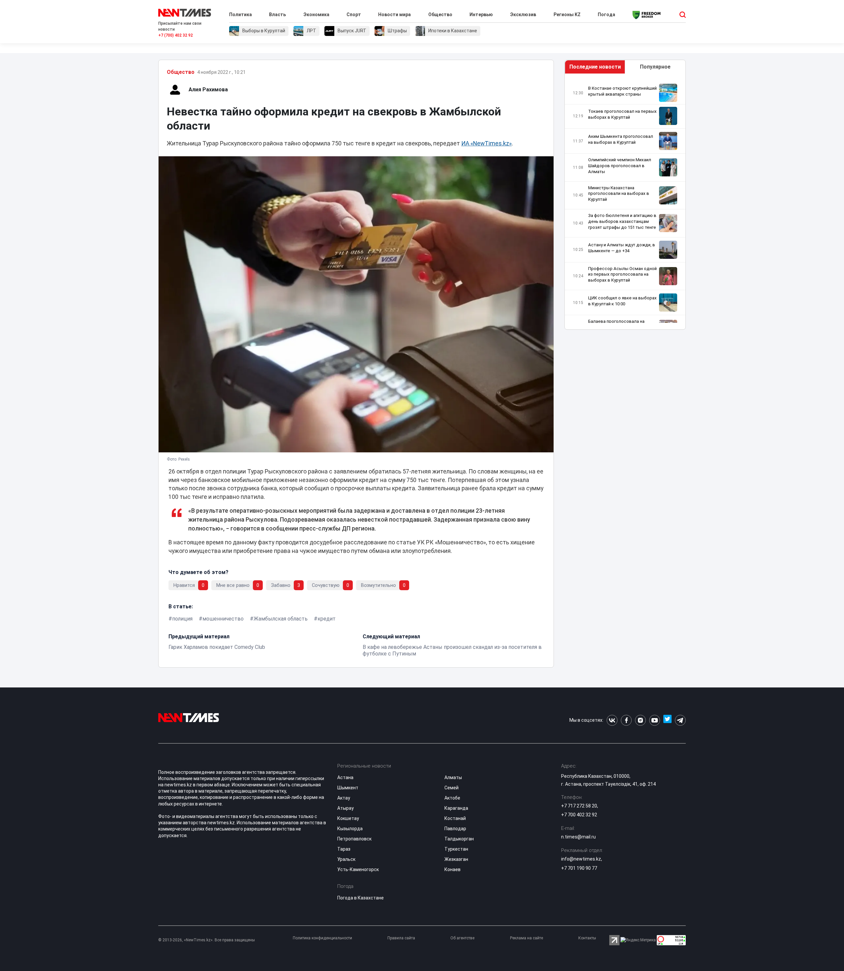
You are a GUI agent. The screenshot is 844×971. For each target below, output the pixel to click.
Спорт (354, 14)
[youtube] (654, 720)
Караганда (456, 808)
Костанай (455, 818)
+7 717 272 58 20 (579, 805)
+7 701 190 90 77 (579, 868)
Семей (451, 787)
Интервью (481, 14)
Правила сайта (401, 938)
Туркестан (456, 849)
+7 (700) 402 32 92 (175, 35)
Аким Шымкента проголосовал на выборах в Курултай (620, 139)
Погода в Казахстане (360, 897)
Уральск (346, 859)
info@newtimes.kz (581, 859)
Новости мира (394, 14)
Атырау (345, 808)
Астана (345, 777)
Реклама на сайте (526, 938)
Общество (440, 14)
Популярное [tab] (655, 67)
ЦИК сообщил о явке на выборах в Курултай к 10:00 (622, 300)
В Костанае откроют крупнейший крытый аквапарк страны (622, 91)
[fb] (626, 720)
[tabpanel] (625, 203)
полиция (182, 619)
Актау (343, 798)
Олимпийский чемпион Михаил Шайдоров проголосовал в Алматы (619, 165)
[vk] (612, 720)
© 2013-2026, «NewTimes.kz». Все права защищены (206, 940)
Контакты (587, 938)
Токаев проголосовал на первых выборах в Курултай (622, 114)
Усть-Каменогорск (358, 869)
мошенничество (223, 619)
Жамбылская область (281, 619)
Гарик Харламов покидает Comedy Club (216, 647)
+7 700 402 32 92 (579, 814)
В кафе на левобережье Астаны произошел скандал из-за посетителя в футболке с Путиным (452, 650)
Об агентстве (462, 938)
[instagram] (640, 720)
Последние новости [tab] (595, 67)
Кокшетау (348, 818)
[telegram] (680, 720)
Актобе (452, 798)
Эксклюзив (523, 14)
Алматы (453, 777)
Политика (240, 14)
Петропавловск (354, 838)
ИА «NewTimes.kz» (486, 143)
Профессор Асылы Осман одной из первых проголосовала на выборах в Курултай (622, 274)
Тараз (343, 849)
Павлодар (455, 828)
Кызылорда (350, 828)
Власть (277, 14)
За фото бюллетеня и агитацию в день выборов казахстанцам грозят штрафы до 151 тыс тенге (622, 221)
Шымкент (347, 787)
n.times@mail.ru (578, 836)
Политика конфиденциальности (322, 938)
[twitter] (667, 720)
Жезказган (456, 859)
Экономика (316, 14)
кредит (326, 619)
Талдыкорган (459, 838)
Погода (606, 14)
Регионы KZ (567, 14)
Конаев (452, 869)
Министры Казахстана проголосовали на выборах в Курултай (618, 193)
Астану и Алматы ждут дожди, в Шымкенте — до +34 (621, 247)
